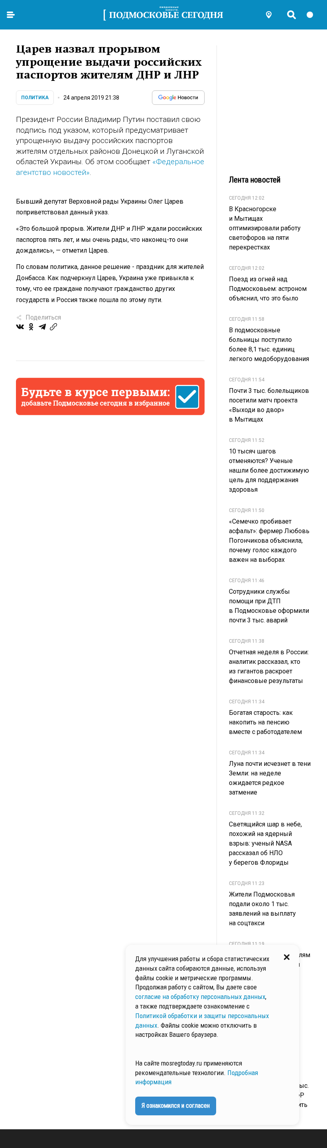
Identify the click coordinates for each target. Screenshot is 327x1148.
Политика (35, 97)
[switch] (313, 15)
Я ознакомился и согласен (176, 1105)
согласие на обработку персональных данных (200, 997)
